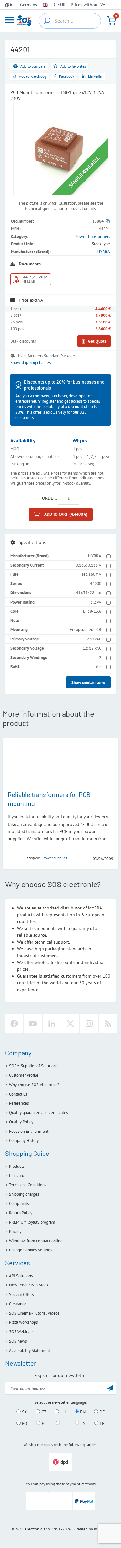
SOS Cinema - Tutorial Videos (34, 1313)
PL (43, 1423)
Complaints (19, 1203)
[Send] (110, 1387)
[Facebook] (14, 1023)
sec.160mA (91, 574)
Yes (98, 666)
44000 (95, 583)
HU (62, 1412)
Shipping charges (24, 1194)
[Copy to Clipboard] (108, 221)
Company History (24, 1140)
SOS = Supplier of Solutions (33, 1066)
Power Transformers (92, 236)
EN (82, 1412)
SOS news (18, 1341)
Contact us (18, 1094)
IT (62, 1423)
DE (101, 1412)
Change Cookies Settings (30, 1250)
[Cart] (111, 20)
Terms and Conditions (27, 1185)
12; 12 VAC (92, 648)
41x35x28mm (88, 592)
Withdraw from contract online (36, 1241)
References (19, 1103)
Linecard (16, 1175)
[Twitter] (70, 1023)
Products (16, 1166)
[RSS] (108, 1023)
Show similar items (88, 682)
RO (24, 1423)
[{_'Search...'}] (47, 21)
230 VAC (94, 639)
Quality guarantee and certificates (38, 1112)
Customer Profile (23, 1075)
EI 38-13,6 (92, 611)
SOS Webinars (21, 1331)
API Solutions (21, 1276)
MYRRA (103, 251)
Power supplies (55, 857)
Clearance (17, 1304)
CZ (43, 1412)
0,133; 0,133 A (88, 565)
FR (101, 1423)
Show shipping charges (30, 362)
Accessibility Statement (29, 1350)
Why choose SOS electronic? (34, 1084)
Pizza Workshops (23, 1322)
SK (24, 1412)
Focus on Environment (28, 1131)
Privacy (15, 1231)
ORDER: (49, 498)
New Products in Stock (28, 1285)
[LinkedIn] (52, 1023)
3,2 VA (95, 602)
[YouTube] (33, 1023)
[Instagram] (89, 1023)
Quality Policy (21, 1122)
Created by (83, 1529)
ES (82, 1423)
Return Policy (20, 1212)
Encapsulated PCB (85, 629)
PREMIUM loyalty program (32, 1222)
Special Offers (21, 1294)
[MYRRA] (14, 858)
